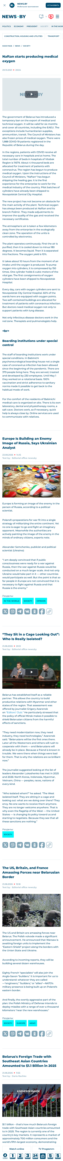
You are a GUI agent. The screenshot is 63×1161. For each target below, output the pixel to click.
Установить (53, 5)
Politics (6, 26)
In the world (11, 601)
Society (44, 26)
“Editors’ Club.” (15, 712)
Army (33, 1023)
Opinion (41, 601)
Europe (21, 1023)
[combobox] (43, 16)
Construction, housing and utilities (23, 36)
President (32, 26)
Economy (19, 26)
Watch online (16, 1149)
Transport (53, 36)
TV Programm (46, 1149)
